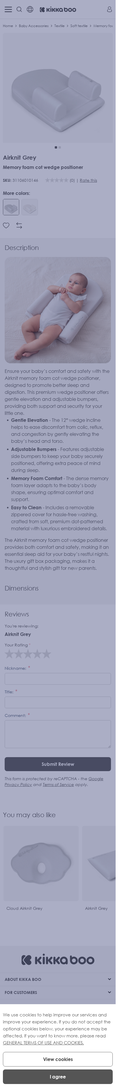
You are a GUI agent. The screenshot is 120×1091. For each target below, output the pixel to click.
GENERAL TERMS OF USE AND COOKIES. (43, 1042)
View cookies (58, 1059)
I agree (58, 1077)
